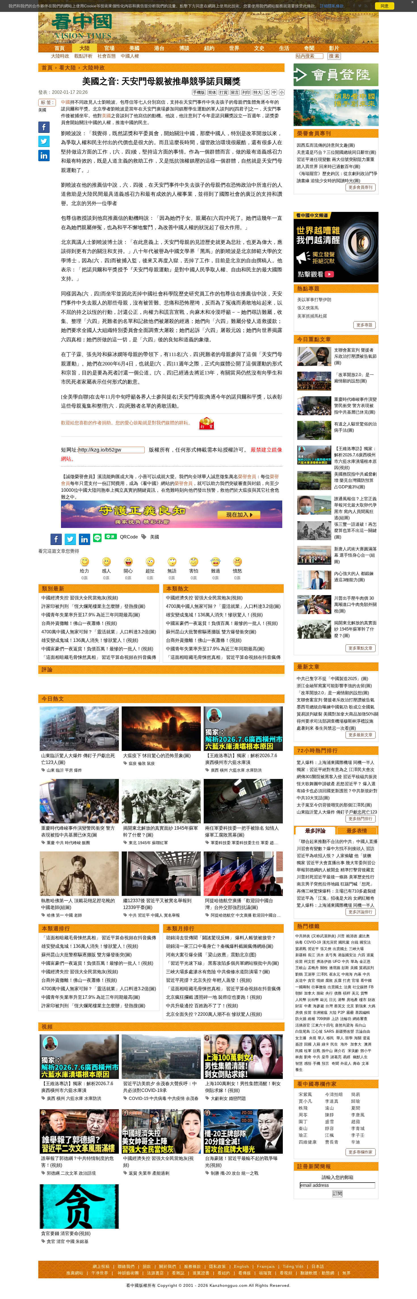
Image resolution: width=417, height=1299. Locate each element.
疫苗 (299, 961)
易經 (347, 1057)
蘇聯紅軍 (160, 842)
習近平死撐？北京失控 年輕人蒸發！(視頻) (209, 980)
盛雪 (329, 1121)
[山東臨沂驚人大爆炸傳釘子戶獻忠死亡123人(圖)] (79, 709)
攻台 (236, 1173)
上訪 (335, 1019)
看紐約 (224, 1273)
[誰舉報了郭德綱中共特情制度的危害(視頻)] (79, 1112)
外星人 (345, 1063)
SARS (329, 1031)
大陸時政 (60, 56)
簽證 (299, 1044)
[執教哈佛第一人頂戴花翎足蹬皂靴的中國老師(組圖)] (79, 854)
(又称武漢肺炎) (323, 936)
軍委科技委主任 (246, 842)
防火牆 (300, 1019)
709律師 (323, 1019)
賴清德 (351, 936)
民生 (334, 1044)
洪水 (320, 955)
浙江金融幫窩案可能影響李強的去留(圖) (334, 685)
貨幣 (364, 993)
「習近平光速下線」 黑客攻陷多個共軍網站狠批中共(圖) (222, 963)
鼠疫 (151, 763)
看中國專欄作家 (317, 1084)
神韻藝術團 (128, 1273)
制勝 (215, 1173)
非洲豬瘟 (320, 1012)
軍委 (265, 842)
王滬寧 (309, 974)
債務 (338, 993)
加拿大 (309, 993)
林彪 (299, 1057)
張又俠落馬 (308, 307)
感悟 (307, 1063)
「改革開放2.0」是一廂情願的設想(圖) (333, 692)
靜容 (329, 1128)
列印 (246, 92)
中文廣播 (244, 915)
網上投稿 (101, 1266)
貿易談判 (367, 968)
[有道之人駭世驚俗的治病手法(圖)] (314, 423)
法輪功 (345, 1019)
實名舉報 (172, 915)
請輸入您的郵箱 (337, 1177)
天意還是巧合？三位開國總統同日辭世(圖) (336, 152)
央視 (312, 1038)
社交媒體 (360, 987)
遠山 (329, 1108)
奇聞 (309, 48)
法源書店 (155, 1273)
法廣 (347, 987)
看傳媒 (244, 1273)
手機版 (199, 92)
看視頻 (286, 1273)
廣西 (215, 770)
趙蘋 (355, 1121)
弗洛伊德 (324, 961)
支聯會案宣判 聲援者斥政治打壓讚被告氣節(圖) (355, 356)
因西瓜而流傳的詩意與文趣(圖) (326, 145)
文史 (259, 48)
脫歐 (320, 993)
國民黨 (343, 942)
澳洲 (367, 1044)
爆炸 (78, 770)
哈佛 (51, 915)
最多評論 (315, 831)
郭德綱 (53, 1173)
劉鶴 (299, 974)
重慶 (51, 842)
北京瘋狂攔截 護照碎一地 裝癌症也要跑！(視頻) (214, 997)
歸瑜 (355, 1101)
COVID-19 (138, 1098)
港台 (159, 48)
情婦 (320, 980)
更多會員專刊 (360, 187)
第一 (60, 915)
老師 (78, 915)
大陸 (84, 48)
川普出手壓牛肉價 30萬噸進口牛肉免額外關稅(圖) (355, 604)
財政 (371, 1000)
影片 (334, 48)
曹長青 (332, 1142)
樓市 (363, 1000)
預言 (326, 1063)
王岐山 (300, 968)
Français (266, 1266)
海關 (357, 1038)
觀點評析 (83, 56)
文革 (365, 1063)
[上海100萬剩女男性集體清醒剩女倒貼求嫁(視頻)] (243, 1037)
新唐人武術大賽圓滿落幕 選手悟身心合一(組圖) (355, 555)
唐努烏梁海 (344, 1025)
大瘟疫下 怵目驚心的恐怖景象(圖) (157, 755)
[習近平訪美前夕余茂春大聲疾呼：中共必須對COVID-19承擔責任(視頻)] (161, 1037)
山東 (51, 770)
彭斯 (345, 968)
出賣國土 (340, 949)
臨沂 (60, 770)
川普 (341, 936)
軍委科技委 (221, 842)
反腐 (338, 980)
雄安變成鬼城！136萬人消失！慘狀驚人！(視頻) (89, 640)
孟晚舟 (313, 968)
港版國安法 (347, 955)
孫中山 (327, 1051)
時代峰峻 (73, 842)
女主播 (301, 1038)
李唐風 (358, 1114)
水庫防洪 (254, 770)
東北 (133, 842)
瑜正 (303, 1135)
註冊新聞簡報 (314, 1166)
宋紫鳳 (305, 1094)
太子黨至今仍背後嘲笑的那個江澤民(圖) (334, 804)
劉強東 (361, 1006)
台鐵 (354, 942)
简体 (212, 92)
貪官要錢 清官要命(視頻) (65, 1233)
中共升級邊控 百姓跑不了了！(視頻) (202, 1005)
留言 (235, 92)
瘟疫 (133, 763)
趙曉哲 (276, 842)
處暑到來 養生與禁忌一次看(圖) (326, 728)
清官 (60, 1241)
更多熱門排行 (360, 818)
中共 (60, 842)
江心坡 (317, 1031)
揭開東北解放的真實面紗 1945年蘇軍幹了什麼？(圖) (355, 629)
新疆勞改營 (345, 1031)
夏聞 (355, 1108)
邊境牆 (334, 968)
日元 (332, 1000)
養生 (299, 1070)
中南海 (347, 974)
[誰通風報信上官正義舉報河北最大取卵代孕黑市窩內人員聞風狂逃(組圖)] (314, 498)
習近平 (144, 915)
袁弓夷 (330, 955)
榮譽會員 (247, 476)
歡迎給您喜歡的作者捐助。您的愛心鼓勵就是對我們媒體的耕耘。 (127, 422)
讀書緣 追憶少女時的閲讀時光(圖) (328, 180)
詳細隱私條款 (332, 6)
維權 (311, 1019)
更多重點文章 (360, 648)
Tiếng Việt (293, 1266)
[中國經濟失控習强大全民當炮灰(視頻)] (161, 1112)
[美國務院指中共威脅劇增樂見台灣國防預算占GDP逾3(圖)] (314, 474)
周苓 (303, 1114)
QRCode (129, 536)
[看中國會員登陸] (336, 74)
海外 (344, 1044)
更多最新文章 (360, 734)
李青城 (358, 1128)
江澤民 (322, 974)
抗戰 (316, 1051)
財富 (299, 1006)
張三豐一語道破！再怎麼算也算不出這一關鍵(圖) (355, 530)
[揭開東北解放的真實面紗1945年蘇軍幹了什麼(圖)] (161, 782)
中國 (65, 102)
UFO (336, 961)
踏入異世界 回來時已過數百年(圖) (328, 166)
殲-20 (225, 1173)
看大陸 (67, 68)
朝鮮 (299, 993)
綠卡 (325, 1044)
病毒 (299, 942)
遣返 (366, 1038)
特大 (258, 92)
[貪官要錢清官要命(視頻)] (79, 1187)
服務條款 (192, 1266)
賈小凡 (305, 1101)
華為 (354, 961)
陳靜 (329, 1114)
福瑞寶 (265, 1273)
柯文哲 (309, 961)
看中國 (366, 980)
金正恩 (364, 961)
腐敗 (329, 980)
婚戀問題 (237, 1098)
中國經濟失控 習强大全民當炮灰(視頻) (79, 597)
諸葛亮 (336, 1057)
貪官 (51, 1241)
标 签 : (47, 102)
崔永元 (334, 974)
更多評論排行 (360, 912)
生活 (284, 48)
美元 (355, 993)
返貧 (133, 1173)
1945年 (144, 842)
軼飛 (303, 1108)
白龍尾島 (302, 1031)
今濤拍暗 (334, 1094)
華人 (321, 1038)
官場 (109, 48)
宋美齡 (353, 1051)
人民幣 (300, 1000)
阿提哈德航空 (223, 915)
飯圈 (86, 842)
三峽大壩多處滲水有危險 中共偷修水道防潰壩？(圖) (218, 971)
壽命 (356, 1063)
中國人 (157, 915)
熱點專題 (308, 288)
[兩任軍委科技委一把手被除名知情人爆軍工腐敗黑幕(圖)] (243, 782)
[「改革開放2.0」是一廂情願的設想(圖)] (314, 374)
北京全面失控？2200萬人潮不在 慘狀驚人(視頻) (214, 1014)
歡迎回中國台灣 (267, 915)
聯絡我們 (126, 1266)
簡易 (355, 1094)
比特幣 (313, 1000)
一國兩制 (302, 987)
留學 (349, 1038)
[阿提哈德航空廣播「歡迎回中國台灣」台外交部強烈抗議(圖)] (243, 854)
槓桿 (346, 993)
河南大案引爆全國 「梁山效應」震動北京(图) (211, 954)
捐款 (147, 1266)
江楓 (329, 1135)
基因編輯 (362, 1012)
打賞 (224, 92)
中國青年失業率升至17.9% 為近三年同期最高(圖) (90, 614)
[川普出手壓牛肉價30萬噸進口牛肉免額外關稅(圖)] (314, 598)
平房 (69, 770)
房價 (299, 1012)
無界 (346, 1273)
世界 (234, 48)
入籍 (316, 1044)
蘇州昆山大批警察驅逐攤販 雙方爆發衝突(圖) (211, 631)
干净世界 (99, 1273)
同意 (385, 6)
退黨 (370, 955)
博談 (184, 48)
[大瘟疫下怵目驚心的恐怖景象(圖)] (161, 709)
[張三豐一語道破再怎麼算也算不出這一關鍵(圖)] (314, 524)
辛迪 (355, 1142)
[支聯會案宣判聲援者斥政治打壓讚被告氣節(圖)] (314, 350)
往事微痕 (318, 987)
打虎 (346, 980)
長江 (311, 955)
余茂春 (192, 1098)
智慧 (299, 1063)
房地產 (352, 1000)
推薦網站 (74, 1273)
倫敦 (142, 763)
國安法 (365, 942)
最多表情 (357, 831)
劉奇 (307, 1057)
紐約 (209, 48)
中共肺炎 (302, 936)
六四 (361, 955)
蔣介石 (340, 1051)
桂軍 (307, 1051)
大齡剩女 (219, 1098)
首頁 (59, 48)
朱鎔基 (82, 1241)
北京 (350, 1006)
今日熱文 (53, 699)
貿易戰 (300, 949)
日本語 (317, 1266)
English (241, 1266)
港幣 (341, 1000)
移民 (330, 1038)
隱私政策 (217, 1266)
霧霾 (350, 1012)
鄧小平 (365, 1051)
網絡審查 (360, 1019)
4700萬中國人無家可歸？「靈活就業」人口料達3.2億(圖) (98, 631)
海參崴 (318, 1006)
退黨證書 (201, 1273)
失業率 (144, 1173)
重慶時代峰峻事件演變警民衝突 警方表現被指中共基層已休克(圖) (355, 405)
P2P (341, 1012)
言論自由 (362, 1031)
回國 (307, 1044)
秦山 (303, 1128)
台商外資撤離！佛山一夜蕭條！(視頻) (79, 623)
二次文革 (69, 1173)
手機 (316, 1063)
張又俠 (325, 949)
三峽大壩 (356, 949)
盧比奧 (364, 936)
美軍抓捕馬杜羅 (312, 316)
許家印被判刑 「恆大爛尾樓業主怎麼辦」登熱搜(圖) (93, 606)
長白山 (360, 1025)
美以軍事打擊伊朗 (314, 299)
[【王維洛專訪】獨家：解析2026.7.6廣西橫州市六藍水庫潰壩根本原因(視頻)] (243, 709)
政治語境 (87, 1173)
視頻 (47, 1027)
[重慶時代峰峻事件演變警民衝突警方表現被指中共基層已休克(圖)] (79, 782)
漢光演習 (329, 942)
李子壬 (358, 1135)
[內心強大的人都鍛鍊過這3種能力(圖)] (314, 573)
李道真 (332, 1101)
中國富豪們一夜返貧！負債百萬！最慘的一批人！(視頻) (97, 648)
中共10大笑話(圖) (313, 797)
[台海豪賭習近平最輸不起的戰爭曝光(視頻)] (243, 1112)
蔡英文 (339, 1006)
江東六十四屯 (322, 1025)
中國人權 (130, 56)
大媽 (371, 1006)
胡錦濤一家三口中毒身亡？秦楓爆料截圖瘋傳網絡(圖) (219, 946)
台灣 (329, 1006)
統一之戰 (249, 1173)
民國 (299, 1051)
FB (371, 987)
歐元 (324, 1000)
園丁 (303, 1121)
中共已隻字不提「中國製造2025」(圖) (332, 678)
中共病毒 (158, 1098)
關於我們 (167, 1266)
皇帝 (325, 1057)
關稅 (324, 968)
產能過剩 (160, 1173)
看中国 (85, 25)
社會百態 (107, 56)
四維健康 (308, 1142)
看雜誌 (178, 1273)
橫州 (224, 770)
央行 (329, 993)
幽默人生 (360, 1057)
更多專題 (364, 325)
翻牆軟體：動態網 (317, 1273)
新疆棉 (300, 955)
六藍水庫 (237, 770)
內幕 (357, 974)
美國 (134, 48)
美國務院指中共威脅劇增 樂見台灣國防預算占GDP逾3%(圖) (355, 480)
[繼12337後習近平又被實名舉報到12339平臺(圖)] (161, 854)
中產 (307, 1006)
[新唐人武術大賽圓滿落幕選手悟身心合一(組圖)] (314, 548)
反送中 (300, 980)
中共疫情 (176, 1098)
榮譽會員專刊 (314, 133)
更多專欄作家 (360, 1152)
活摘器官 (302, 1025)
